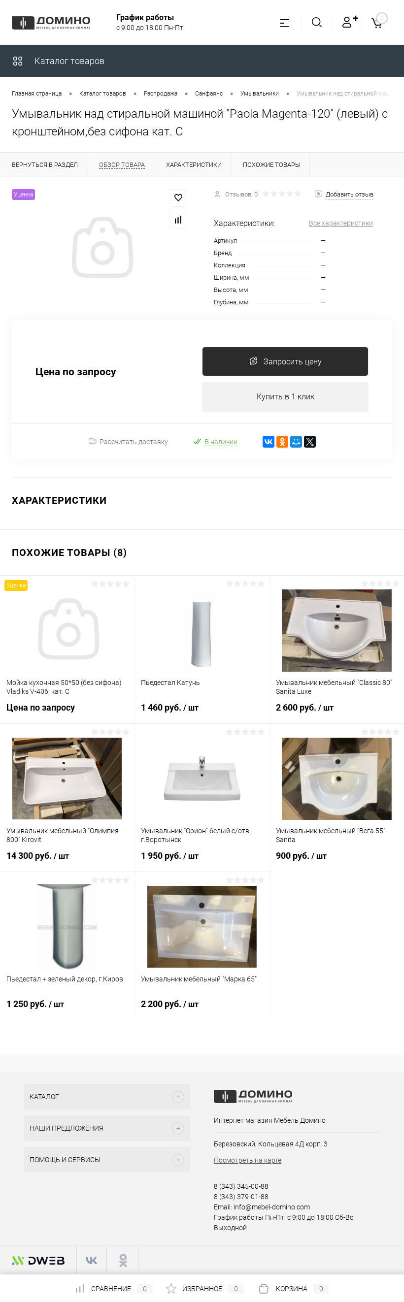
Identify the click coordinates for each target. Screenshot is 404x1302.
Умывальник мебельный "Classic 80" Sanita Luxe (334, 687)
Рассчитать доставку (134, 442)
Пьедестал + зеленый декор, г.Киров (64, 979)
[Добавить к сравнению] (178, 219)
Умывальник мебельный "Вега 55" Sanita (330, 835)
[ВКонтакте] (268, 442)
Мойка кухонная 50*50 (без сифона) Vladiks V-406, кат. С (64, 687)
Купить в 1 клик (285, 396)
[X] (310, 442)
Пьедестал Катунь (170, 682)
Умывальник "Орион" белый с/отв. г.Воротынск (196, 835)
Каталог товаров (68, 61)
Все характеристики (341, 223)
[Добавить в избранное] (178, 198)
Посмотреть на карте (247, 1160)
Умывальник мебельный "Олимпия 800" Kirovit (62, 835)
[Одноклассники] (282, 442)
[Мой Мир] (296, 442)
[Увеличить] (101, 248)
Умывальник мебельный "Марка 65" (199, 979)
